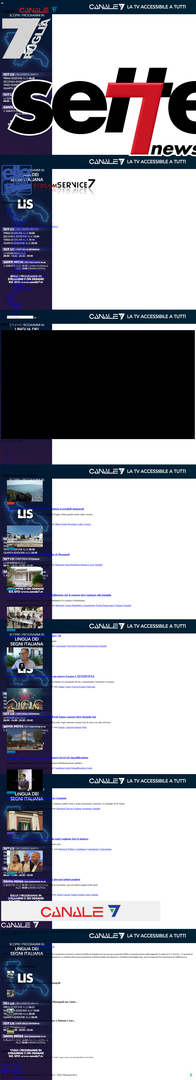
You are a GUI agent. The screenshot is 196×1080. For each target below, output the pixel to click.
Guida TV (11, 293)
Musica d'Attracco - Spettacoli (26, 270)
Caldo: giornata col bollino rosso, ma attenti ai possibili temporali (45, 508)
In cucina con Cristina (22, 288)
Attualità (11, 549)
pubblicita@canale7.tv (11, 1070)
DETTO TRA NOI (21, 232)
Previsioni (72, 524)
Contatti (10, 299)
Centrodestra (92, 849)
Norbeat (81, 646)
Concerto (69, 727)
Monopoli (59, 565)
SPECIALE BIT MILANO (25, 260)
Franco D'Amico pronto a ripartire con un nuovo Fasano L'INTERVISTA (50, 676)
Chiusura (119, 605)
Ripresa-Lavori (87, 565)
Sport (9, 670)
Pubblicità (17, 291)
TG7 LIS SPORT (21, 244)
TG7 (9, 211)
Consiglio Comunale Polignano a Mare (30, 275)
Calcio (68, 687)
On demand (12, 213)
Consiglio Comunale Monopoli (27, 262)
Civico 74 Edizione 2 (22, 265)
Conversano (60, 646)
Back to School (20, 286)
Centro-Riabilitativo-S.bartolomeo (80, 605)
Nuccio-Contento (73, 808)
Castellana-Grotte (62, 768)
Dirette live (12, 301)
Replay (16, 278)
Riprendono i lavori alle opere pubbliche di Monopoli (38, 554)
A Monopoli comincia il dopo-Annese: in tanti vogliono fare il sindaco (47, 838)
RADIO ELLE (19, 252)
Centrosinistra (105, 849)
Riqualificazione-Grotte (81, 768)
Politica (10, 833)
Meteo (58, 524)
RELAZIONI (19, 242)
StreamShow (18, 1077)
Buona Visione (19, 255)
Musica (10, 711)
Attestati (94, 895)
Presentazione (92, 646)
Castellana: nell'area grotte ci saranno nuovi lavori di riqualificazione (47, 757)
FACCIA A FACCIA (22, 234)
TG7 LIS (17, 219)
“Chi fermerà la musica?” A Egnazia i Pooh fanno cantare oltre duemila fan (51, 716)
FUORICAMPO (20, 237)
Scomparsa (87, 808)
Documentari (18, 283)
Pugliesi (81, 895)
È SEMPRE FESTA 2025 (24, 229)
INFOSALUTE (20, 250)
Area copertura (13, 304)
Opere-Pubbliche (72, 565)
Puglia (64, 524)
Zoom (15, 273)
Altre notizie (12, 897)
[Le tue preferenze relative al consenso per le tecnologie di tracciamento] (191, 1075)
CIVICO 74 (18, 257)
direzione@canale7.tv (44, 946)
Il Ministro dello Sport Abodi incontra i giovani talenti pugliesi (43, 879)
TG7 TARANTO (21, 221)
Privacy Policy (18, 1072)
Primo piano (18, 268)
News (9, 296)
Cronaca (10, 503)
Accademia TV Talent (23, 281)
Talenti (74, 895)
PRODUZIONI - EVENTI (25, 239)
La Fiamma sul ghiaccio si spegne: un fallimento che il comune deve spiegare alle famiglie (59, 594)
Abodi (59, 895)
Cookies (5, 1072)
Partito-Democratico (105, 605)
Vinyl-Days (72, 646)
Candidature (80, 849)
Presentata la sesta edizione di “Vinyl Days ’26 (34, 635)
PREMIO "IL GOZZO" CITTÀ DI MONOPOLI (35, 226)
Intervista (91, 687)
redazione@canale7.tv (11, 1067)
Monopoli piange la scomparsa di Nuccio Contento (36, 798)
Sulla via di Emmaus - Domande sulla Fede (32, 247)
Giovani (66, 895)
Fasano (61, 687)
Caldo (80, 524)
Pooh (84, 727)
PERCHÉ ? (18, 224)
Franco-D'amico (79, 687)
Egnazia (77, 727)
